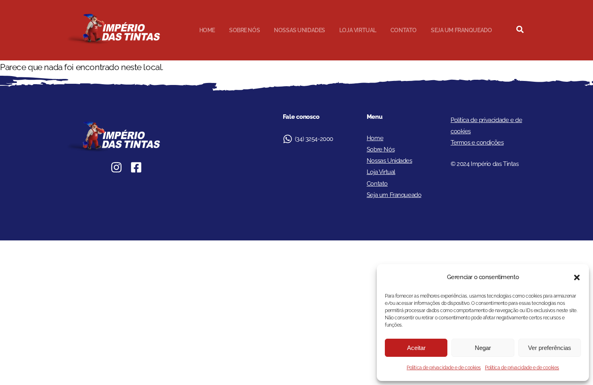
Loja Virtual (357, 30)
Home (207, 30)
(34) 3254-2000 (314, 139)
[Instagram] (116, 167)
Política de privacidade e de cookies (444, 368)
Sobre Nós (244, 30)
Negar (483, 347)
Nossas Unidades (299, 30)
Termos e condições (477, 142)
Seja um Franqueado (461, 30)
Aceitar (416, 347)
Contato (403, 30)
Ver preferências (549, 347)
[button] (577, 277)
